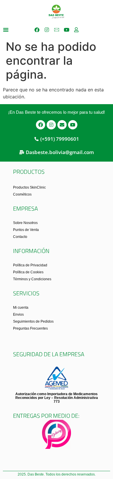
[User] (76, 30)
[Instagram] (47, 30)
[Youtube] (66, 30)
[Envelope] (62, 124)
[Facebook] (37, 30)
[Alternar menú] (6, 29)
